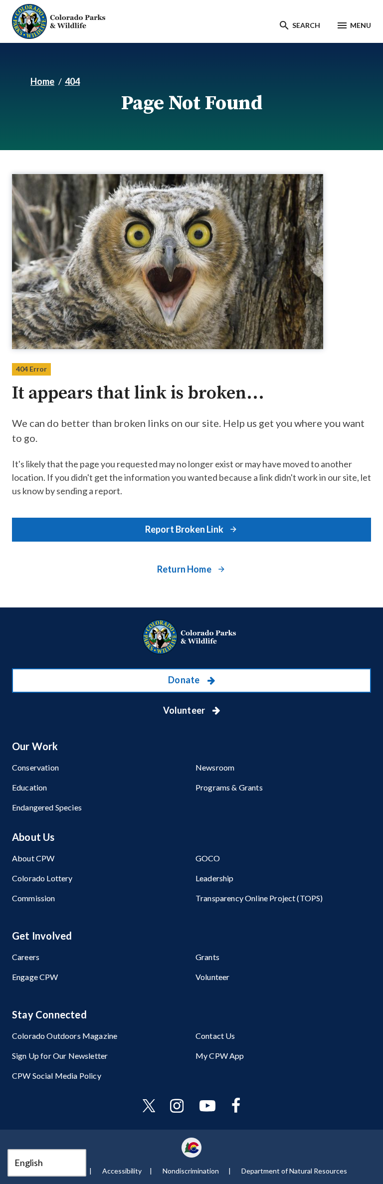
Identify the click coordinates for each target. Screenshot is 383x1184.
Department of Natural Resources (294, 1171)
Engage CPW (35, 977)
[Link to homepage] (191, 636)
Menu (360, 25)
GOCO (207, 858)
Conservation (35, 767)
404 (72, 81)
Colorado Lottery (42, 878)
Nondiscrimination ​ (191, 1171)
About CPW (33, 858)
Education (29, 787)
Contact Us (215, 1035)
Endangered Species (47, 807)
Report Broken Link (185, 529)
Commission (33, 898)
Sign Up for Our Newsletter (60, 1055)
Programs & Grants (229, 787)
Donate (184, 679)
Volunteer (185, 710)
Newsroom (214, 767)
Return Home (185, 569)
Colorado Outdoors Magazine (64, 1035)
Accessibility (122, 1171)
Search (306, 25)
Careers (25, 957)
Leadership (214, 878)
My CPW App (219, 1055)
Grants (207, 957)
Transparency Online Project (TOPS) (259, 898)
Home (42, 81)
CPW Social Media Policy (56, 1075)
